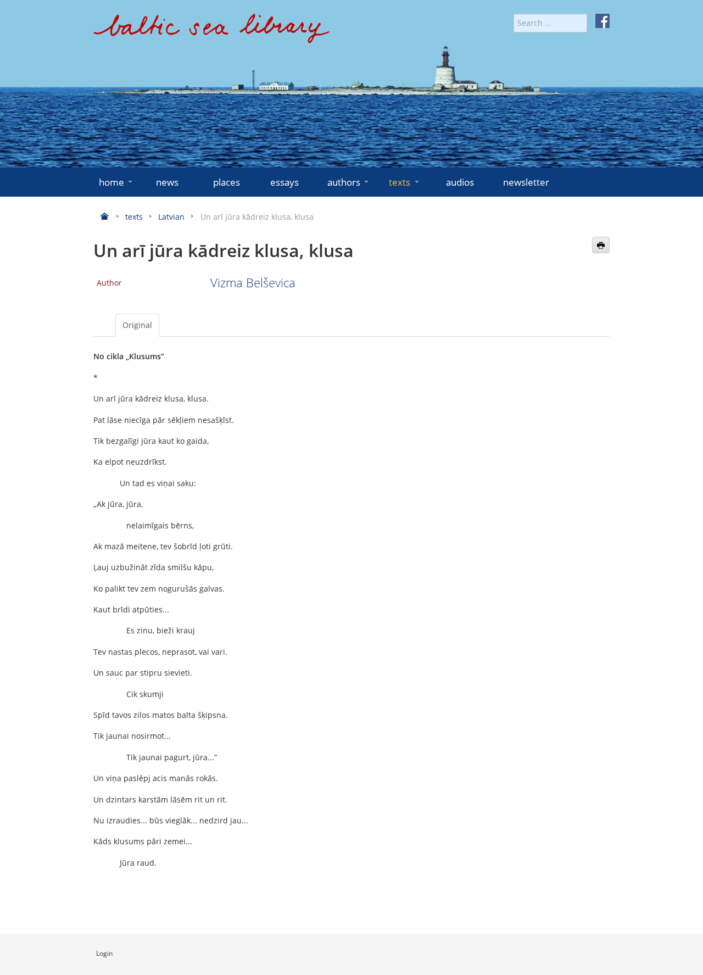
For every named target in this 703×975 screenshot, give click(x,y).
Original (137, 325)
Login (104, 953)
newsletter (526, 182)
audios (460, 182)
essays (284, 182)
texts (399, 182)
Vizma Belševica (252, 283)
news (167, 182)
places (226, 182)
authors (343, 182)
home (111, 182)
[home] (211, 32)
